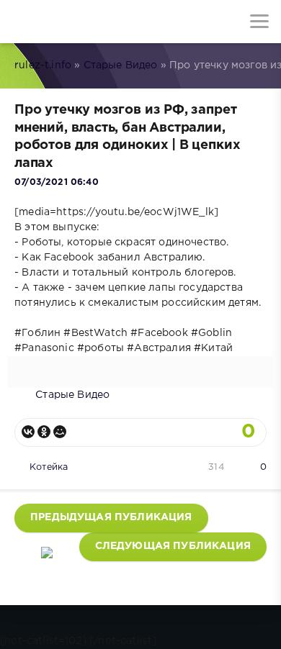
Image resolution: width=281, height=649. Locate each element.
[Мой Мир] (59, 431)
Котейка (49, 467)
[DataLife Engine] (21, 21)
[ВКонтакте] (28, 431)
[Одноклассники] (43, 431)
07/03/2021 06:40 (56, 182)
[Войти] (64, 21)
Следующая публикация (173, 546)
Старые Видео (121, 65)
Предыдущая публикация (111, 517)
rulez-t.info (42, 65)
